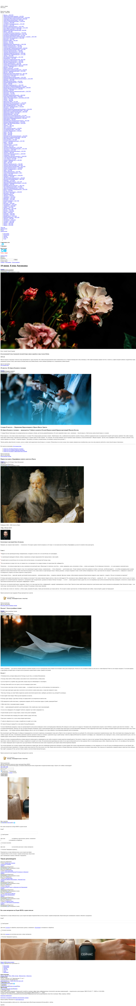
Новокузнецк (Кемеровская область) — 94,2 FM (15, 118)
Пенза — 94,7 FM (7, 132)
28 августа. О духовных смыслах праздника (14, 450)
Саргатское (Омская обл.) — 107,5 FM (12, 147)
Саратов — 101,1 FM (8, 146)
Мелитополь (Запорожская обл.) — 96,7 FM (14, 104)
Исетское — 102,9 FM (8, 211)
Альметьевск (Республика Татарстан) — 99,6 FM (15, 18)
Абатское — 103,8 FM (8, 195)
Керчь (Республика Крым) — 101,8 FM (12, 81)
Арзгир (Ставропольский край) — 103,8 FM (14, 21)
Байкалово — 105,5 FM (9, 198)
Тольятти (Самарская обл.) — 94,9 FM (12, 169)
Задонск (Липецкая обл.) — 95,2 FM (12, 63)
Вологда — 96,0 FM (8, 41)
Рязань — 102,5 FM (8, 142)
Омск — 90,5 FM (7, 124)
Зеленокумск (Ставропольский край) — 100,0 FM (15, 64)
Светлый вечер (8, 878)
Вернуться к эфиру (5, 11)
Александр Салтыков (6, 864)
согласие (8, 846)
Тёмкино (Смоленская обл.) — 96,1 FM (12, 164)
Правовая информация (6, 995)
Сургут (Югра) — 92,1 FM (9, 158)
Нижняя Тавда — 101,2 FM (10, 216)
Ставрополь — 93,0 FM (9, 155)
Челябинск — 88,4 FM (8, 184)
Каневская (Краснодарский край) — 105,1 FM (14, 77)
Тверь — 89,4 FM (7, 162)
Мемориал (5, 972)
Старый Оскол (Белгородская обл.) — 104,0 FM (14, 156)
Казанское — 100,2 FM (8, 213)
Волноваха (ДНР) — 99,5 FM (10, 40)
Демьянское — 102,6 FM (9, 206)
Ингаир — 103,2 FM (8, 209)
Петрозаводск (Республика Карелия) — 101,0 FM (15, 136)
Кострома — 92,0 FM (8, 90)
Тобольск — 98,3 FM (8, 218)
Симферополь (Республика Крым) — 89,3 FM (14, 151)
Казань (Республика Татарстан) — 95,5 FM (13, 74)
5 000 (6, 766)
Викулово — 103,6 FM (8, 203)
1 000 (4, 766)
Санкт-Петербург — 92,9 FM (10, 144)
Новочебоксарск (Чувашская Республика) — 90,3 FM (16, 120)
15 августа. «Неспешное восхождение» (10, 902)
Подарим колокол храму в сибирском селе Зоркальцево (14, 887)
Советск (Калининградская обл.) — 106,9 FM (14, 153)
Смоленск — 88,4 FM (8, 152)
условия (10, 772)
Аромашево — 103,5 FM (9, 197)
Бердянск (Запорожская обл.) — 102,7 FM (13, 26)
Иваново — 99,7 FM (8, 67)
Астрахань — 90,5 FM (8, 22)
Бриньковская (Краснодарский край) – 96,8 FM (14, 30)
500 (1, 766)
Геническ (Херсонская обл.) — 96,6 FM (12, 50)
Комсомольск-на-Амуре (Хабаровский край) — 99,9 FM (16, 87)
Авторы (5, 236)
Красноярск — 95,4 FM (9, 94)
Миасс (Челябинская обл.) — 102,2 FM (12, 105)
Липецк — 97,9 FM (8, 99)
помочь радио (4, 228)
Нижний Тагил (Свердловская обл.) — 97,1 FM (14, 115)
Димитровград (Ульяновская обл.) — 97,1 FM (14, 54)
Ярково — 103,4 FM (8, 225)
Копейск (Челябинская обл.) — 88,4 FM (13, 88)
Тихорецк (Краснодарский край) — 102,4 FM (14, 166)
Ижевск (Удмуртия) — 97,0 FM (10, 68)
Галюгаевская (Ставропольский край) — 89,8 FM (15, 48)
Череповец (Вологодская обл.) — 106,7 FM (13, 185)
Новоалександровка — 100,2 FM (11, 217)
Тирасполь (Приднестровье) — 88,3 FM (13, 165)
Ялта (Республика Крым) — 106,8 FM (12, 192)
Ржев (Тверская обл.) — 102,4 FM (11, 138)
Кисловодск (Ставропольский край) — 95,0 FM (14, 86)
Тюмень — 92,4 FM (8, 174)
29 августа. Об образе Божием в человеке (13, 448)
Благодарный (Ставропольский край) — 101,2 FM (15, 27)
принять (3, 1004)
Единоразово (13, 771)
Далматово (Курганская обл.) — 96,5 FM (13, 52)
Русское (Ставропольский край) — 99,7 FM (13, 141)
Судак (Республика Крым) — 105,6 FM (12, 157)
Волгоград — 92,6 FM (8, 39)
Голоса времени (16, 262)
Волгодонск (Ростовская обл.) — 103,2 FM (13, 38)
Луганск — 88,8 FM (8, 100)
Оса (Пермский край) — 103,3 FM (11, 129)
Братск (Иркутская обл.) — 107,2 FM (12, 29)
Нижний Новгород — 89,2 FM (10, 114)
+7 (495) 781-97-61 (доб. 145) (16, 981)
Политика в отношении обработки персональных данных (15, 997)
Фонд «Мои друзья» (13, 975)
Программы (6, 233)
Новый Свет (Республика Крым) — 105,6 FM (14, 123)
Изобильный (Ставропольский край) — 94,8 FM (15, 69)
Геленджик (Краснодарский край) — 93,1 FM (14, 49)
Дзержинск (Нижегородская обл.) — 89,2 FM (14, 53)
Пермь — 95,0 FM (7, 133)
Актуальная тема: (17, 446)
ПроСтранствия (9, 870)
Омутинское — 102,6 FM (9, 220)
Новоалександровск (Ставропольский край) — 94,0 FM (16, 116)
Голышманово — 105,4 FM (9, 204)
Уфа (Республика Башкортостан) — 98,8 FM (14, 178)
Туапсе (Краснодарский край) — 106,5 (12, 172)
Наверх (2, 962)
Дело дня (3, 227)
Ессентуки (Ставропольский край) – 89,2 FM (14, 59)
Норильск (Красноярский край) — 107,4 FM (14, 122)
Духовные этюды (9, 901)
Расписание (6, 235)
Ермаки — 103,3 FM (8, 207)
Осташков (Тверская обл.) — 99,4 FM (12, 130)
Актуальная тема (5, 365)
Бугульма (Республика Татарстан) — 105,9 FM (14, 32)
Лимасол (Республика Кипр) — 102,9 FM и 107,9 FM (16, 97)
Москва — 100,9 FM (8, 15)
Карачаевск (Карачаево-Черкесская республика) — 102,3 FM (18, 78)
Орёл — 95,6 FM (7, 127)
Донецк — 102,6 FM (8, 55)
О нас (4, 238)
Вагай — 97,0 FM (7, 202)
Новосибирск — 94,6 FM (9, 119)
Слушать (3, 863)
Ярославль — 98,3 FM (8, 193)
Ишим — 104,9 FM (8, 212)
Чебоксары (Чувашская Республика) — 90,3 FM (14, 183)
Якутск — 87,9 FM (7, 190)
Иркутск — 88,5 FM (8, 72)
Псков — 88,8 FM (7, 134)
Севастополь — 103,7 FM (9, 150)
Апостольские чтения (6, 456)
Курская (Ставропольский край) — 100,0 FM (14, 95)
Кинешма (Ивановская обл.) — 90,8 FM (13, 82)
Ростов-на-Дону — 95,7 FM (10, 139)
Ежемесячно (5, 771)
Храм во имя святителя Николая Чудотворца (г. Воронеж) (14, 872)
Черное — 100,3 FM (8, 223)
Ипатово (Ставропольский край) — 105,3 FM (14, 71)
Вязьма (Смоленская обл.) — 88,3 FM (12, 45)
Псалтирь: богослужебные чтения (9, 605)
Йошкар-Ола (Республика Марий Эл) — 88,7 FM (15, 73)
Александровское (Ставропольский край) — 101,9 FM (16, 17)
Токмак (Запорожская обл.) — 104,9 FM (13, 167)
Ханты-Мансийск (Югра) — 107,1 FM (12, 181)
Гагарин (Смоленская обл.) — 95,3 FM (12, 46)
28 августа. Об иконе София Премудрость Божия (15, 451)
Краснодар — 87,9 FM (8, 92)
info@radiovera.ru (5, 981)
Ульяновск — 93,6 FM (8, 176)
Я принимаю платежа (9, 772)
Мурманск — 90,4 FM (8, 108)
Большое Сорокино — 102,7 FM (11, 200)
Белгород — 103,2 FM (8, 25)
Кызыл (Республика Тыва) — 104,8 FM (12, 96)
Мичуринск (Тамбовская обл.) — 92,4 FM (13, 106)
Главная (2, 262)
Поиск (16, 259)
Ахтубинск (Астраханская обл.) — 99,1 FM (13, 24)
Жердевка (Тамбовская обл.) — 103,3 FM (13, 62)
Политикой (5, 840)
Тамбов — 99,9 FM (8, 161)
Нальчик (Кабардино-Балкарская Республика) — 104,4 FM (17, 109)
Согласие (8, 838)
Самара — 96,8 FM (8, 143)
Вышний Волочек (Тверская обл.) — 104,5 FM (14, 44)
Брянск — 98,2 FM (7, 31)
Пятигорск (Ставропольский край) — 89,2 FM (14, 137)
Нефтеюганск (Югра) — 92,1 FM (11, 113)
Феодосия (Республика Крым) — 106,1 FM (13, 179)
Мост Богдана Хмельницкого (8, 894)
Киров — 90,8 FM (7, 83)
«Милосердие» (22, 975)
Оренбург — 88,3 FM (8, 125)
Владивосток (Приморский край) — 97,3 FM (14, 35)
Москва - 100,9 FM (5, 12)
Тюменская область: (8, 194)
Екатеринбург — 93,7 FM (9, 58)
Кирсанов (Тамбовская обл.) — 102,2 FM (13, 85)
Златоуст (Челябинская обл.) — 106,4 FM (13, 66)
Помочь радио (4, 774)
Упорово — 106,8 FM (8, 222)
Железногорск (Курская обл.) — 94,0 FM (13, 60)
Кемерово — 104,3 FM (8, 80)
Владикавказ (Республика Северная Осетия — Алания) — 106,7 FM (19, 36)
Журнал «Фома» (4, 975)
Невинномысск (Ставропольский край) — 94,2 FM (15, 110)
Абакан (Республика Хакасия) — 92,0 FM (13, 16)
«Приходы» (29, 975)
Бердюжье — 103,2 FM (8, 199)
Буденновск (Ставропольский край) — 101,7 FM (15, 34)
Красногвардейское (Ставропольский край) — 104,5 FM (17, 91)
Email (2, 829)
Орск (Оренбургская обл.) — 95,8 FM (12, 128)
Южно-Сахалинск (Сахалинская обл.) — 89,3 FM (15, 189)
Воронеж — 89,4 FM (8, 43)
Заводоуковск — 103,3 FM (9, 208)
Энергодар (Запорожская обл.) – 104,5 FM (13, 188)
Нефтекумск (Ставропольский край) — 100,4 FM (15, 111)
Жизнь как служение (10, 863)
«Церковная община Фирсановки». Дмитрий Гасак (13, 879)
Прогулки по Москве (10, 893)
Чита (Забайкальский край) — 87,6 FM (12, 186)
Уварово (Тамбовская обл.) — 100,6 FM (12, 175)
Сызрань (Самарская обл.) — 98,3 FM (12, 160)
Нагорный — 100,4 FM (9, 214)
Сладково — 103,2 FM (8, 221)
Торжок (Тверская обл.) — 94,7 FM (11, 171)
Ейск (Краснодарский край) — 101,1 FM (13, 57)
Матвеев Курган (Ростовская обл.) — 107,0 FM (14, 102)
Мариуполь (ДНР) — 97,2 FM (10, 101)
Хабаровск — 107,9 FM (9, 180)
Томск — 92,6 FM (7, 170)
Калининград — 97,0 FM (9, 76)
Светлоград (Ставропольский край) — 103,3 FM (15, 148)
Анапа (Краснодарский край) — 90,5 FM (13, 20)
